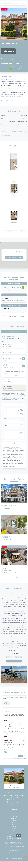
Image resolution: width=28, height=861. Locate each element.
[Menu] (25, 3)
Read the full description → (8, 100)
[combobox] (15, 3)
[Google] (15, 805)
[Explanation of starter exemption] (5, 373)
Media (14, 814)
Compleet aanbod (20, 577)
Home (14, 812)
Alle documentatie (11, 231)
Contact (14, 826)
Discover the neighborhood (15, 257)
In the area (14, 816)
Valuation (14, 828)
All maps (23, 231)
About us (14, 822)
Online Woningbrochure (16, 858)
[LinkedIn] (13, 805)
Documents (14, 818)
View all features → (6, 135)
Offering (14, 820)
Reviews (14, 824)
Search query (14, 830)
